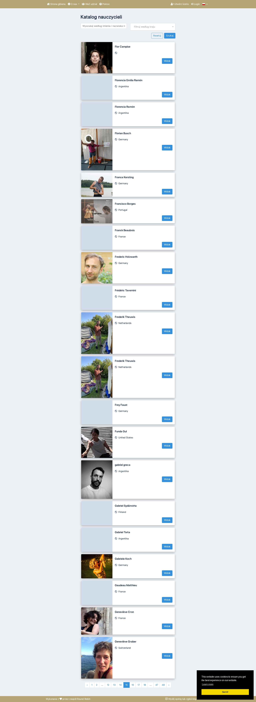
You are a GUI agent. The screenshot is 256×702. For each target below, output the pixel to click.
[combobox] (152, 27)
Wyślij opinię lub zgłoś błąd (182, 699)
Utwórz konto (181, 4)
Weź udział (91, 4)
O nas (74, 4)
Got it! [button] (225, 692)
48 (163, 684)
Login (196, 4)
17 (138, 684)
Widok (167, 61)
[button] (205, 4)
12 (108, 684)
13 (114, 684)
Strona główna (57, 4)
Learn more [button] (207, 684)
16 (132, 684)
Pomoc (106, 4)
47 (156, 684)
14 (120, 684)
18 (145, 684)
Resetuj (157, 35)
